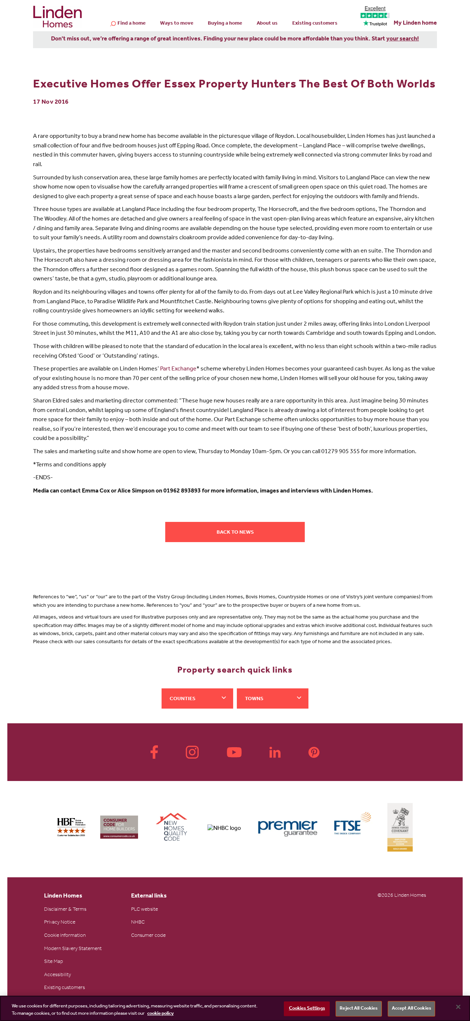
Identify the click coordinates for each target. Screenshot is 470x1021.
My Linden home (415, 23)
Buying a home (225, 23)
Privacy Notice (59, 922)
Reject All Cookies (358, 1008)
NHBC (138, 922)
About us (267, 23)
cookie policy (160, 1013)
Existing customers (314, 23)
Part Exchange (178, 369)
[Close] (458, 1007)
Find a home (131, 23)
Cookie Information (65, 936)
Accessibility (57, 975)
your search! (402, 39)
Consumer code (148, 936)
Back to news (235, 532)
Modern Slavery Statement (73, 949)
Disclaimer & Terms (65, 910)
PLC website (144, 910)
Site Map (53, 962)
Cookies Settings (307, 1008)
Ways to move (176, 23)
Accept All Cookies (411, 1008)
